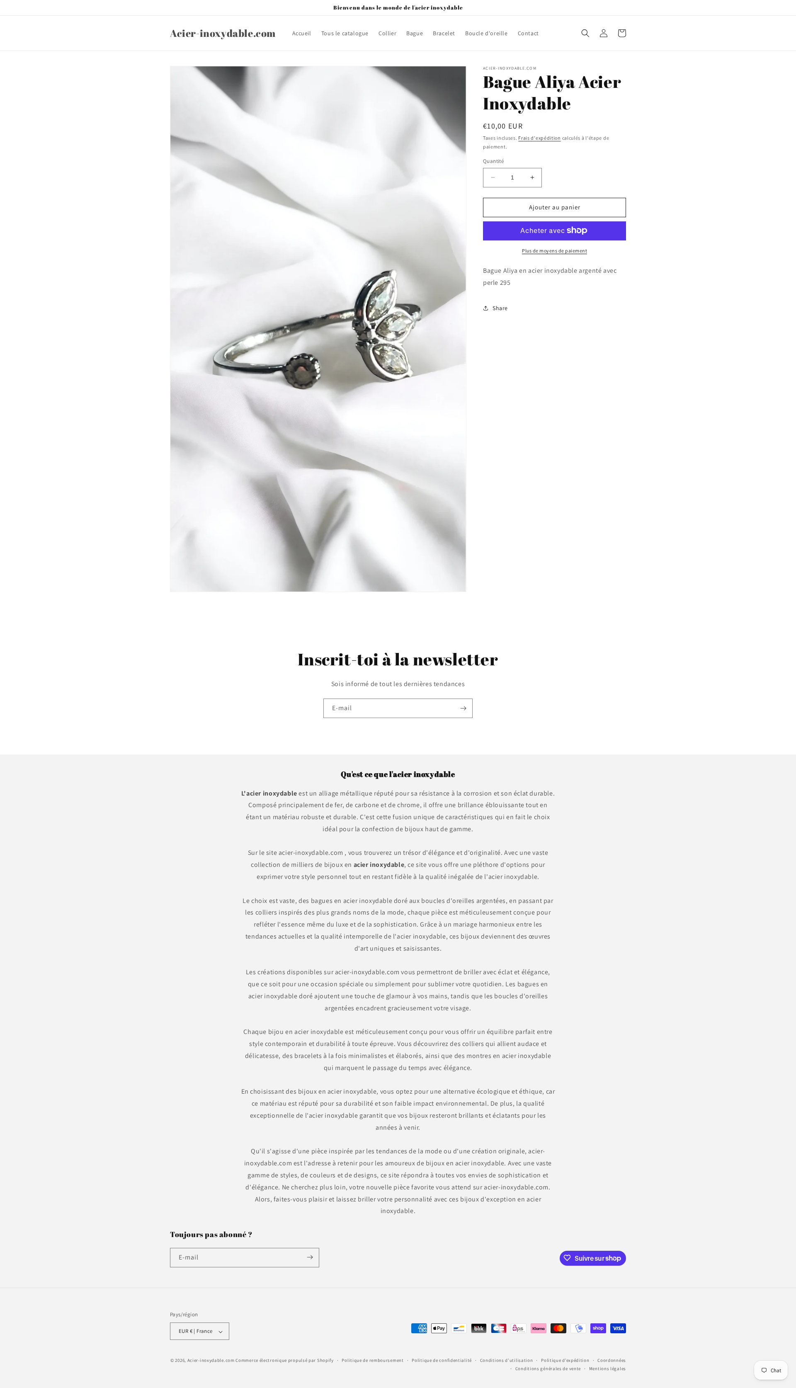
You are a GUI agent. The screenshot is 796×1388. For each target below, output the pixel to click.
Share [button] (500, 307)
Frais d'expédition (539, 138)
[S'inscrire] (463, 708)
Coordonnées (611, 1360)
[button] (585, 33)
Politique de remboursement (372, 1360)
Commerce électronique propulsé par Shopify (284, 1361)
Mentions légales (607, 1369)
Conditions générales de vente (548, 1369)
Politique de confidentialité (442, 1360)
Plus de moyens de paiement (554, 250)
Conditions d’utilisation (506, 1360)
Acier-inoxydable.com (211, 1361)
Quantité (493, 161)
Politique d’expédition (565, 1360)
